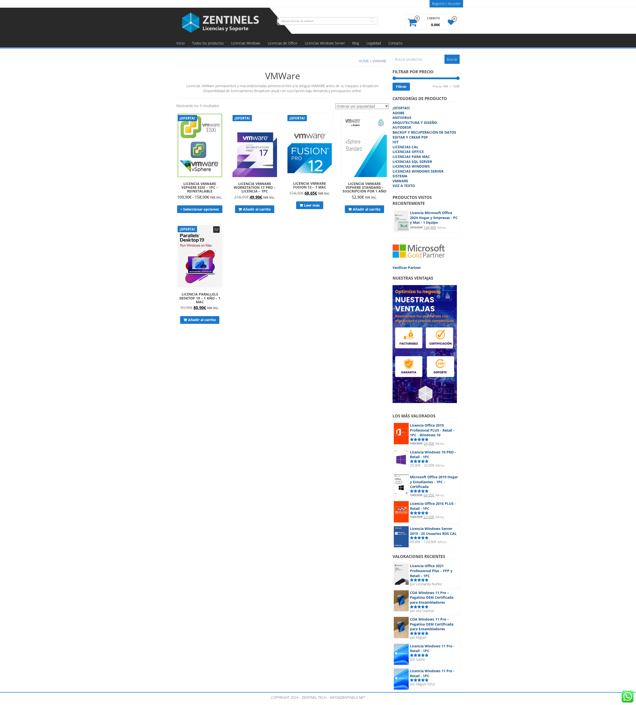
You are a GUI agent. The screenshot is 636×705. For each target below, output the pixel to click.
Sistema (400, 176)
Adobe (398, 113)
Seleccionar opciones (201, 209)
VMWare (400, 181)
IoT (395, 142)
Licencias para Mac (411, 156)
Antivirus (402, 117)
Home (364, 61)
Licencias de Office (282, 43)
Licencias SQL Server (412, 161)
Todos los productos (208, 43)
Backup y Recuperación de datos (424, 132)
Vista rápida (221, 120)
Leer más (312, 205)
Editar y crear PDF (410, 137)
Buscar (452, 59)
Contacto (395, 43)
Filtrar (401, 86)
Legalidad (373, 43)
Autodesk (402, 127)
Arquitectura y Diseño (415, 122)
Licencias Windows (245, 43)
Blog (355, 43)
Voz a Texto (404, 185)
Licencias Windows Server (325, 43)
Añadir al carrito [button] (257, 209)
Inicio (180, 43)
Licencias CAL (405, 147)
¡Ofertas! (401, 108)
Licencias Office (408, 151)
